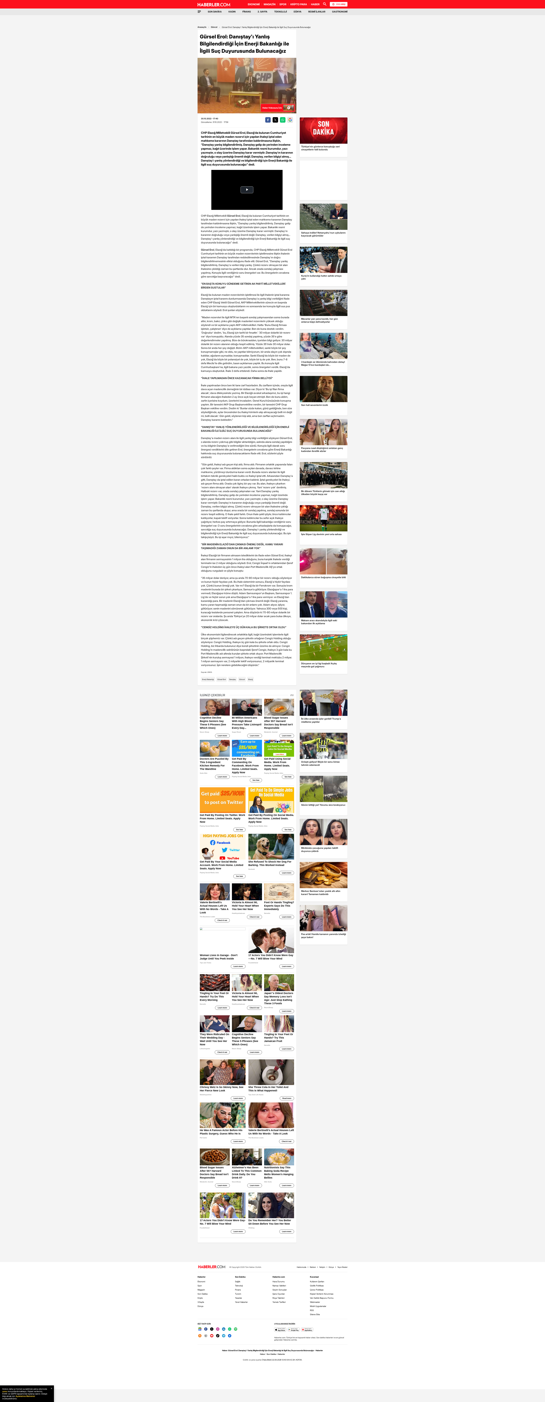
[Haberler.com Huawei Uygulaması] (307, 1330)
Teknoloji (239, 1285)
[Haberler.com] (212, 1267)
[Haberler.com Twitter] (211, 1329)
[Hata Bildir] (267, 1360)
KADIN (232, 11)
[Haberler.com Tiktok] (217, 1335)
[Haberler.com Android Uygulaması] (294, 1330)
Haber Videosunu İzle (272, 108)
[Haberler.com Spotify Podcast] (235, 1329)
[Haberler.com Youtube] (211, 1335)
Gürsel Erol (221, 679)
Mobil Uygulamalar (318, 1306)
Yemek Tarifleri (279, 1302)
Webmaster (315, 1302)
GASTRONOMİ (339, 11)
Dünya (200, 1306)
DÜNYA (297, 11)
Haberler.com (278, 1277)
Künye (331, 1267)
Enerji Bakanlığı (208, 679)
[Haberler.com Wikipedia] (206, 1335)
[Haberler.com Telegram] (223, 1335)
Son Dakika (202, 1294)
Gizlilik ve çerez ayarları (252, 1360)
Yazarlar (238, 1298)
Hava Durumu (278, 1281)
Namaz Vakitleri (279, 1285)
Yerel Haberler (241, 1302)
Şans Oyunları (278, 1294)
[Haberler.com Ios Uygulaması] (280, 1330)
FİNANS (246, 11)
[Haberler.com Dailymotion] (229, 1335)
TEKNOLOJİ (280, 11)
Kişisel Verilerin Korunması (321, 1294)
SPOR (282, 4)
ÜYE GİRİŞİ (340, 4)
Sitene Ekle (315, 1314)
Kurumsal (314, 1277)
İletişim (322, 1267)
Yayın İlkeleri (342, 1267)
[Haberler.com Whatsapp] (229, 1329)
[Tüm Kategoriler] (199, 11)
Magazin (201, 1289)
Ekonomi (201, 1281)
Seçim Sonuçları (279, 1289)
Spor (200, 1285)
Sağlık (237, 1281)
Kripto (200, 1298)
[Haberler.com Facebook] (206, 1329)
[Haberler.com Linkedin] (223, 1329)
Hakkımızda (301, 1267)
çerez (4, 1391)
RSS (312, 1310)
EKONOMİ (254, 4)
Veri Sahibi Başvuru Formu (322, 1298)
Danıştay (232, 679)
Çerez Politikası (317, 1289)
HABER (315, 4)
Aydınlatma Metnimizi (25, 1396)
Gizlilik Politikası (317, 1285)
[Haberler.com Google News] (200, 1329)
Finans (238, 1289)
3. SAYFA (262, 11)
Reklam (313, 1267)
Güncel (214, 27)
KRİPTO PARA (298, 4)
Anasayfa (202, 27)
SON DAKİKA (215, 11)
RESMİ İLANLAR (316, 11)
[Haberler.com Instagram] (217, 1329)
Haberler (202, 1277)
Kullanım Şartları (317, 1281)
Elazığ (250, 679)
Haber (262, 1354)
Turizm (238, 1294)
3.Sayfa (201, 1302)
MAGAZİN (269, 4)
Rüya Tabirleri (278, 1298)
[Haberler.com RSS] (200, 1335)
